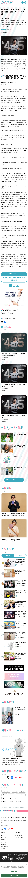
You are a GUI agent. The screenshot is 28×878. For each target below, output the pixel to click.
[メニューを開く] (25, 2)
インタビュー (3, 837)
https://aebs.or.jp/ (12, 861)
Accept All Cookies (14, 875)
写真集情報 (3, 844)
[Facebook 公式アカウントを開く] (5, 829)
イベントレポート (4, 842)
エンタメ (3, 29)
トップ (2, 807)
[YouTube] (20, 777)
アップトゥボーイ (4, 846)
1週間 (20, 556)
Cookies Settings (14, 871)
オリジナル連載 (18, 835)
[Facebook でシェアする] (5, 322)
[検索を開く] (22, 2)
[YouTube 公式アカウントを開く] (12, 829)
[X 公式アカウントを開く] (2, 829)
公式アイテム (3, 848)
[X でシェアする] (2, 322)
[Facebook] (12, 777)
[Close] (26, 864)
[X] (8, 777)
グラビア (3, 839)
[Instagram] (16, 777)
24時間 (8, 556)
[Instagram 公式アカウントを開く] (9, 829)
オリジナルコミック (19, 837)
